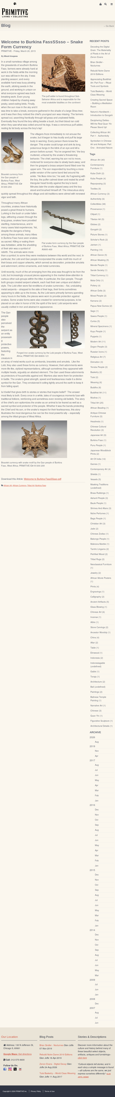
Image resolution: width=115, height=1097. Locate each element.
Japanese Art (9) (98, 435)
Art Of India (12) (98, 458)
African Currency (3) (100, 193)
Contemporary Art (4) (100, 469)
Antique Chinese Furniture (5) (98, 414)
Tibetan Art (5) (97, 219)
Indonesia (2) (96, 657)
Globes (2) (95, 224)
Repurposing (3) (98, 183)
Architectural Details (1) (101, 725)
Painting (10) (96, 249)
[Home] (17, 10)
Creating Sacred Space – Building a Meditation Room (101, 103)
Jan (96, 800)
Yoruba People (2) (99, 366)
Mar (97, 790)
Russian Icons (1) (98, 351)
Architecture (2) (97, 681)
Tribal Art (30, 485)
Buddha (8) (95, 387)
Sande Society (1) (98, 270)
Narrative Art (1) (98, 705)
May (97, 780)
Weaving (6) (96, 382)
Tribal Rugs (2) (97, 559)
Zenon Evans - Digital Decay (53, 1063)
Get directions (17, 1053)
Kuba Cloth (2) (97, 173)
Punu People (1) (98, 445)
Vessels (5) (95, 479)
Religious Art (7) (98, 356)
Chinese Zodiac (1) (99, 533)
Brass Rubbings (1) (99, 492)
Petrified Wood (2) (99, 554)
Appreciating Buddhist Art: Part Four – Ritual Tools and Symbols (100, 83)
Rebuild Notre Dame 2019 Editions (100, 72)
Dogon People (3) (98, 346)
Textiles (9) (95, 188)
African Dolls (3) (98, 290)
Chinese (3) (96, 710)
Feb (97, 795)
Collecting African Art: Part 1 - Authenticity (100, 134)
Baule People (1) (98, 503)
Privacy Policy (36, 1091)
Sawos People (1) (98, 315)
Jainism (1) (95, 244)
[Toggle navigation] (111, 4)
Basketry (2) (96, 372)
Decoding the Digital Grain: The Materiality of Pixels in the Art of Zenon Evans (100, 51)
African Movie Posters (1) (100, 579)
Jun (96, 775)
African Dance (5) (98, 254)
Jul (96, 769)
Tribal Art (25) (96, 402)
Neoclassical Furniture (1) (101, 566)
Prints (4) (94, 586)
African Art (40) (97, 159)
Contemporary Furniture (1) (97, 166)
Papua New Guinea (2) (101, 305)
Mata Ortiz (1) (97, 280)
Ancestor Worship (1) (100, 632)
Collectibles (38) (98, 203)
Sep (97, 824)
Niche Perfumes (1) (99, 513)
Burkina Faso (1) (98, 440)
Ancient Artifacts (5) (99, 601)
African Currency (19, 485)
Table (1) (94, 647)
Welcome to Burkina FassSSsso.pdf (42, 478)
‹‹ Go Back (109, 25)
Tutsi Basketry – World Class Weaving (101, 93)
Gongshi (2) (96, 229)
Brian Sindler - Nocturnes (97, 64)
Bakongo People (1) (99, 538)
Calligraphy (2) (97, 596)
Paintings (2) (96, 691)
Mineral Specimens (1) (101, 326)
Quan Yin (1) (96, 715)
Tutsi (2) (94, 377)
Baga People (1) (98, 518)
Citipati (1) (95, 214)
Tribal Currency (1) (99, 275)
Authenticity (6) (97, 198)
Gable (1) (94, 671)
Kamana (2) (96, 300)
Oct (96, 819)
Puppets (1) (96, 336)
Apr (96, 755)
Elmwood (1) (96, 652)
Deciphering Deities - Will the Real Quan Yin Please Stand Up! (101, 124)
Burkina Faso (40, 485)
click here (82, 1057)
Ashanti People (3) (99, 497)
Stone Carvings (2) (99, 627)
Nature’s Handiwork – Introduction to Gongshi (101, 113)
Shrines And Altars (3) (100, 508)
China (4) (94, 637)
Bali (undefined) (97, 686)
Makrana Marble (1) (99, 543)
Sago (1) (94, 310)
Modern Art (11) (98, 341)
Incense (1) (95, 617)
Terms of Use (50, 1091)
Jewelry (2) (95, 572)
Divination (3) (96, 361)
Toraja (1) (95, 676)
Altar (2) (94, 642)
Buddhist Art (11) (98, 392)
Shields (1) (95, 474)
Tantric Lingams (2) (99, 548)
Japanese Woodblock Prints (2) (100, 452)
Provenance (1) (97, 208)
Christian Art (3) (97, 523)
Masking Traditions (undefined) (99, 486)
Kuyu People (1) (98, 331)
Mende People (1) (99, 265)
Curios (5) (95, 321)
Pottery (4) (95, 285)
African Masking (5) (99, 259)
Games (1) (95, 463)
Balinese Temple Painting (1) (98, 698)
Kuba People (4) (98, 178)
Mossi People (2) (98, 295)
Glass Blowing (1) (98, 606)
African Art (7, 485)
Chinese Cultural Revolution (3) (98, 428)
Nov (97, 750)
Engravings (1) (97, 591)
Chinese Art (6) (97, 611)
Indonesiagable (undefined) (97, 664)
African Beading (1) (99, 407)
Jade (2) (94, 528)
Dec (97, 809)
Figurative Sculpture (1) (101, 720)
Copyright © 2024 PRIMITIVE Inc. (15, 1091)
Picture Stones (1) (99, 234)
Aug (97, 741)
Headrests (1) (96, 421)
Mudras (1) (95, 397)
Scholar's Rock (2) (99, 239)
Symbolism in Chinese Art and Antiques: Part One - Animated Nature (101, 144)
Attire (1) (94, 622)
